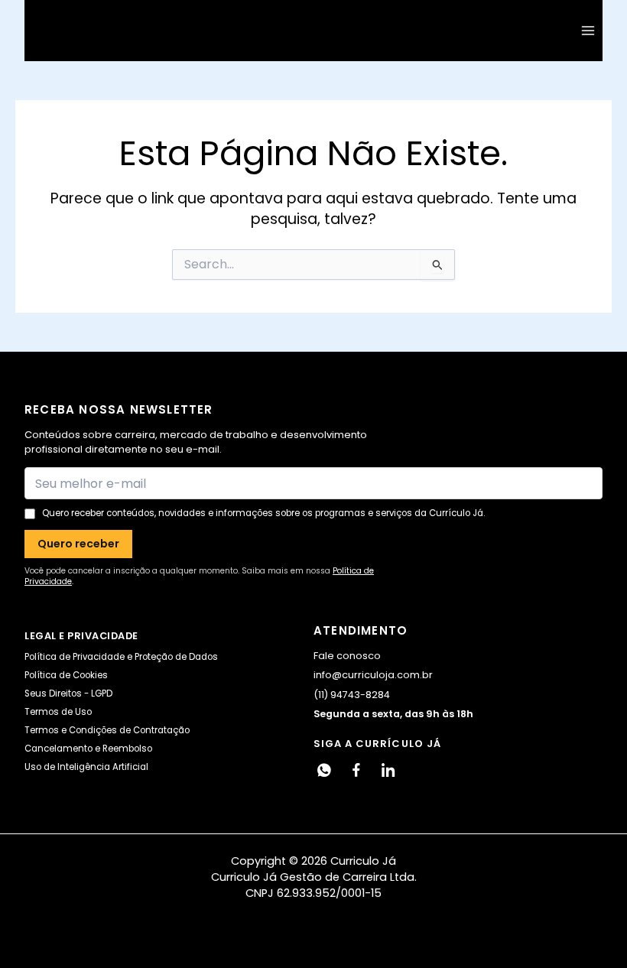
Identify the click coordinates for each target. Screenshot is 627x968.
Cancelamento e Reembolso (88, 748)
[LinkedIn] (388, 770)
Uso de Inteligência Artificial (86, 767)
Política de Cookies (66, 675)
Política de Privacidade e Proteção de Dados (121, 657)
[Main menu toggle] (588, 30)
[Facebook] (356, 770)
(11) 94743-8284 (352, 694)
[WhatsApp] (324, 770)
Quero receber (78, 543)
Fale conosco (347, 655)
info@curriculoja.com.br (373, 674)
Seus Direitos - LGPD (68, 693)
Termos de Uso (58, 712)
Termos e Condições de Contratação (107, 730)
